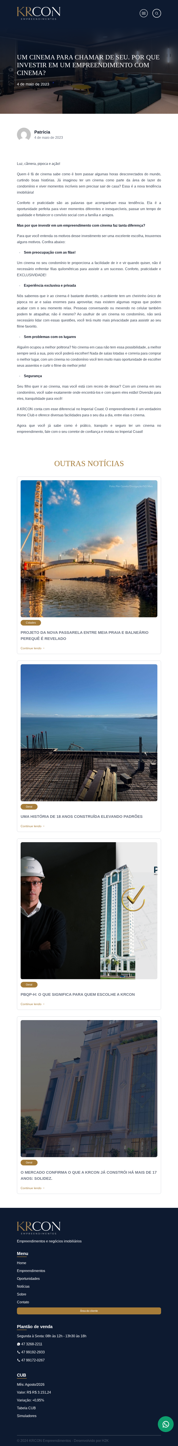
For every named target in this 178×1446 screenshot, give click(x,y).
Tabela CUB (26, 1408)
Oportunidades (28, 1278)
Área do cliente (89, 1310)
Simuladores (26, 1416)
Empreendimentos (31, 1271)
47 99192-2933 (32, 1352)
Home (21, 1263)
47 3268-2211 (31, 1344)
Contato (23, 1302)
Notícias (23, 1286)
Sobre (21, 1294)
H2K (105, 1441)
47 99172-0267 (32, 1360)
